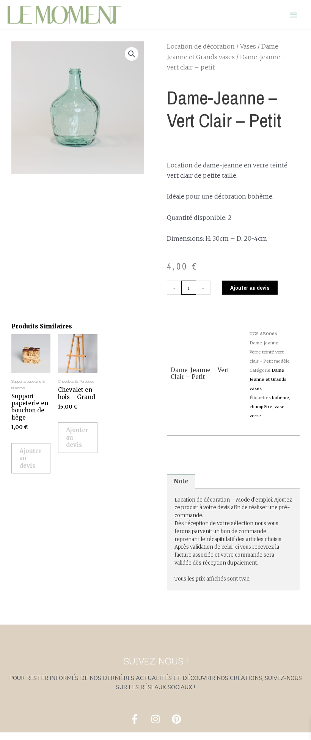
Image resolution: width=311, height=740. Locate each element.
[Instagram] (155, 719)
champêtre (261, 406)
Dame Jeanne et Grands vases (268, 379)
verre (255, 415)
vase (279, 406)
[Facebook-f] (134, 719)
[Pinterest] (176, 719)
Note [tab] (181, 481)
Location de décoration (201, 46)
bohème (280, 397)
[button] (131, 54)
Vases (248, 46)
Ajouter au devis (250, 288)
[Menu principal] (294, 15)
